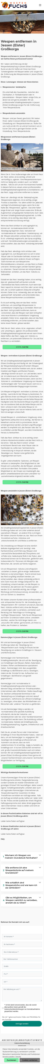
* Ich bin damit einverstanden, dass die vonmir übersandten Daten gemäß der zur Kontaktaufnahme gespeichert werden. (22, 1008)
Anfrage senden (22, 1024)
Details (18, 1057)
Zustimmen (11, 1060)
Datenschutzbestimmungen (14, 1009)
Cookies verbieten (29, 1060)
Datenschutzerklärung (22, 1043)
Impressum (22, 1046)
